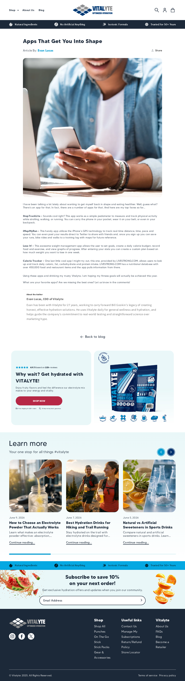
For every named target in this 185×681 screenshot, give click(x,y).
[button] (13, 10)
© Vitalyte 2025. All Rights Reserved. (30, 675)
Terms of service (147, 675)
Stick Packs (101, 647)
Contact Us (129, 626)
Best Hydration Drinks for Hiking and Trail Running (88, 525)
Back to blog (95, 337)
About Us (162, 626)
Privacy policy (167, 675)
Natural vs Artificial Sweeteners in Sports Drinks (148, 525)
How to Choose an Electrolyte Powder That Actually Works (35, 525)
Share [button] (158, 50)
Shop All (99, 626)
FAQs (159, 631)
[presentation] (161, 453)
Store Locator (130, 652)
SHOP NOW (39, 401)
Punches (99, 631)
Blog (159, 637)
